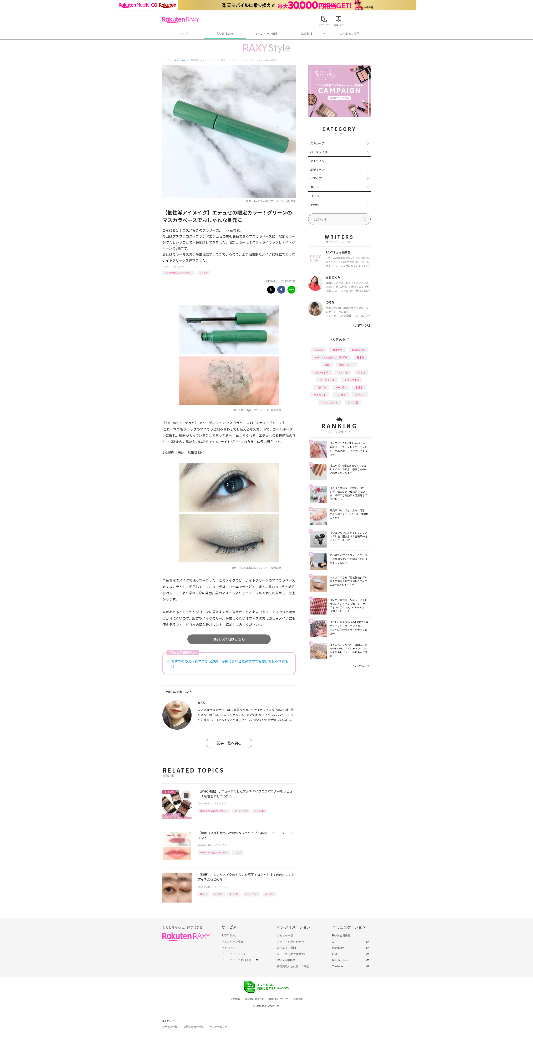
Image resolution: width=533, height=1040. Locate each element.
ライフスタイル (329, 402)
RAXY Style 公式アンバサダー (178, 272)
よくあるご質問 (350, 33)
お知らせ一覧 (285, 935)
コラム (314, 196)
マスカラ (203, 272)
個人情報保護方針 (254, 999)
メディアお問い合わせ (290, 941)
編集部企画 (358, 350)
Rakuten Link (340, 960)
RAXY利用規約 (286, 960)
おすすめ (218, 894)
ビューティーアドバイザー (238, 960)
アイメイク (179, 266)
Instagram (338, 947)
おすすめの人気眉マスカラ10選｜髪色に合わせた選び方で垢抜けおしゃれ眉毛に (229, 664)
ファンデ (360, 395)
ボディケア (317, 169)
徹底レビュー (346, 365)
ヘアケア (316, 178)
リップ (238, 852)
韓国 (327, 365)
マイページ (228, 947)
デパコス (341, 395)
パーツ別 (269, 894)
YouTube (337, 966)
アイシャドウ (241, 810)
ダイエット (320, 395)
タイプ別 (353, 402)
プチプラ (321, 387)
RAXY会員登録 (341, 935)
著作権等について (279, 999)
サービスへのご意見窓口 (292, 954)
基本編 (360, 357)
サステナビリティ (220, 1026)
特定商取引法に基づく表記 (293, 966)
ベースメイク (319, 152)
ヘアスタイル (327, 380)
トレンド (234, 894)
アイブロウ (259, 810)
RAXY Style (225, 33)
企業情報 (235, 999)
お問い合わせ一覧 (194, 1026)
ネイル (314, 187)
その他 (314, 204)
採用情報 (298, 999)
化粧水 (359, 387)
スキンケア (317, 143)
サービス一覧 (169, 1026)
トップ (183, 33)
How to (203, 894)
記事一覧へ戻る (229, 742)
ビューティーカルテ (234, 954)
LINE (335, 954)
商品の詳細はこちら (229, 639)
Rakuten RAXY (180, 20)
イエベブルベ (251, 894)
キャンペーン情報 (266, 33)
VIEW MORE (361, 325)
